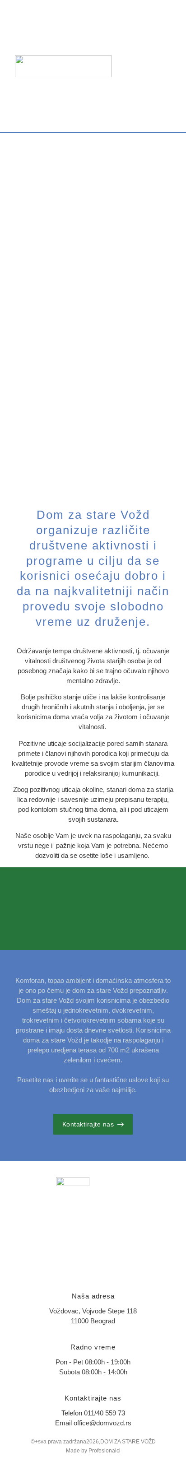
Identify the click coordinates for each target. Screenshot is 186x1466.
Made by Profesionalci (93, 1450)
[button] (168, 66)
